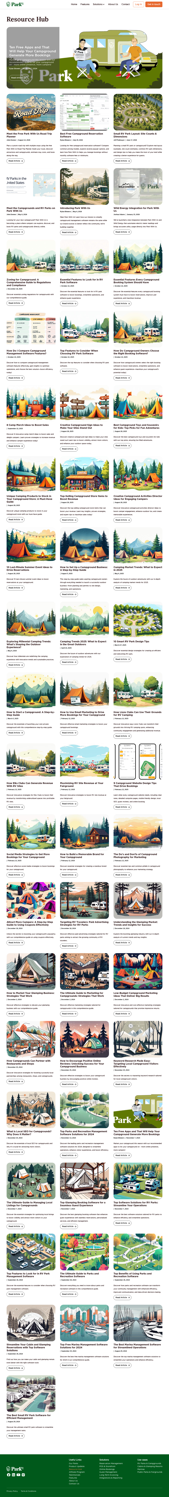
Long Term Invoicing (108, 1475)
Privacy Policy (12, 1491)
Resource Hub (75, 1469)
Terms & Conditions (28, 1491)
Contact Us (74, 1484)
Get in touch (153, 4)
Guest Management (108, 1472)
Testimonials (74, 1475)
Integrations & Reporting (110, 1478)
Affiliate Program (77, 1472)
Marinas (141, 1469)
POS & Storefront (107, 1466)
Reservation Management (111, 1463)
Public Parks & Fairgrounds (149, 1472)
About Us (113, 4)
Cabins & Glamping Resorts (149, 1466)
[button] (99, 4)
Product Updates (76, 1466)
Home (74, 4)
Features (85, 4)
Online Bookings (107, 1469)
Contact (125, 4)
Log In (138, 4)
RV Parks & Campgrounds (149, 1463)
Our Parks (73, 1463)
